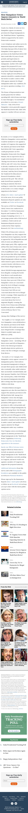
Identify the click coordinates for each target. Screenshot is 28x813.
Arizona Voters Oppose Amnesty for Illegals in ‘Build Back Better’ (18, 552)
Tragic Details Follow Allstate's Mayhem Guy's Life (21, 605)
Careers (14, 800)
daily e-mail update (13, 482)
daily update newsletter (12, 692)
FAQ (18, 796)
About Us (4, 796)
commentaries (17, 697)
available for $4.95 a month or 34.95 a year (13, 699)
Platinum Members (16, 475)
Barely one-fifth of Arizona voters (12, 447)
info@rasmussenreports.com (11, 808)
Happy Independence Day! (12, 759)
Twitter (12, 202)
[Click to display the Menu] (2, 2)
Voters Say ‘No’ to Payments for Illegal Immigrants (17, 565)
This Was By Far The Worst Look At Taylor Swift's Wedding (21, 664)
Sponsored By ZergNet (21, 587)
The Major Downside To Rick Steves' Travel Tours (21, 624)
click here (21, 708)
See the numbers (14, 731)
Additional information (9, 468)
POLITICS (4, 12)
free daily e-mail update (15, 195)
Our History (12, 796)
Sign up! (14, 128)
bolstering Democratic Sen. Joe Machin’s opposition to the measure (11, 441)
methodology (18, 228)
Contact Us (20, 800)
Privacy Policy (13, 798)
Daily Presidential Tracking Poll (14, 745)
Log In (25, 2)
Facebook (20, 202)
